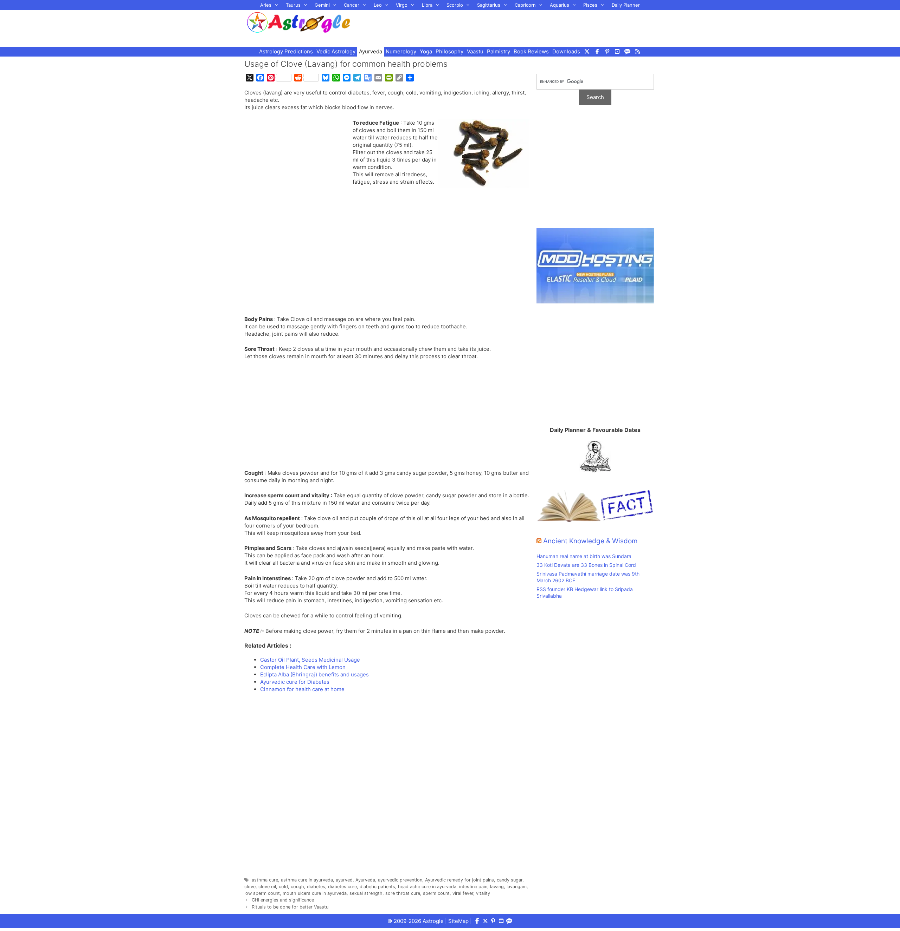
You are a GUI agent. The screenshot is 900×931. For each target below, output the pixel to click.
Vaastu (475, 51)
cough (297, 886)
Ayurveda (370, 51)
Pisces (590, 5)
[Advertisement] (512, 27)
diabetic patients (377, 886)
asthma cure (265, 880)
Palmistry (498, 51)
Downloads (566, 51)
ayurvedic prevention (400, 880)
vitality (483, 893)
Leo (378, 5)
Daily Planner (626, 5)
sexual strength (365, 893)
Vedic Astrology (335, 51)
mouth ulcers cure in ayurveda (315, 893)
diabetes (316, 886)
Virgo (401, 5)
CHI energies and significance (283, 900)
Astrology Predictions (286, 51)
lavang (497, 886)
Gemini (322, 5)
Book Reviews (531, 51)
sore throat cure (402, 893)
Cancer (351, 5)
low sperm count (262, 893)
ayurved (344, 880)
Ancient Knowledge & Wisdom (590, 541)
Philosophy (449, 51)
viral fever (462, 893)
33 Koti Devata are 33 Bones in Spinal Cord (586, 565)
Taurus (293, 5)
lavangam (517, 886)
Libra (427, 5)
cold (283, 886)
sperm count (436, 893)
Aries (265, 5)
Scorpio (454, 5)
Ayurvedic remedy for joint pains (459, 880)
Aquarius (559, 5)
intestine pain (473, 886)
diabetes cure (342, 886)
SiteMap (458, 921)
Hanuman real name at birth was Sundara (583, 556)
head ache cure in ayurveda (427, 886)
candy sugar (509, 880)
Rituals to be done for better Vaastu (290, 907)
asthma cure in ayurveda (307, 880)
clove (250, 886)
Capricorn (525, 5)
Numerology (401, 51)
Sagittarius (488, 5)
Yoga (426, 51)
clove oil (267, 886)
